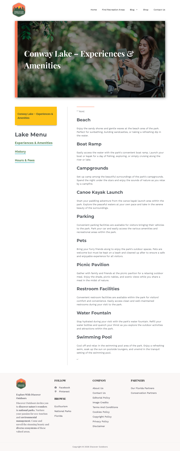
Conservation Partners (144, 393)
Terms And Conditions (105, 407)
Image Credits (101, 402)
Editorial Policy (101, 397)
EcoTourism (61, 406)
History (20, 151)
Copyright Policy (102, 416)
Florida (58, 415)
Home (94, 9)
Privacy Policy (101, 421)
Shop (145, 9)
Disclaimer (99, 426)
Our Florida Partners (142, 388)
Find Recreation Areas (113, 9)
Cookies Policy (101, 412)
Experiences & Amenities (33, 143)
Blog (132, 9)
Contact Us (159, 9)
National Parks (62, 411)
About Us (98, 388)
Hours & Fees (25, 160)
